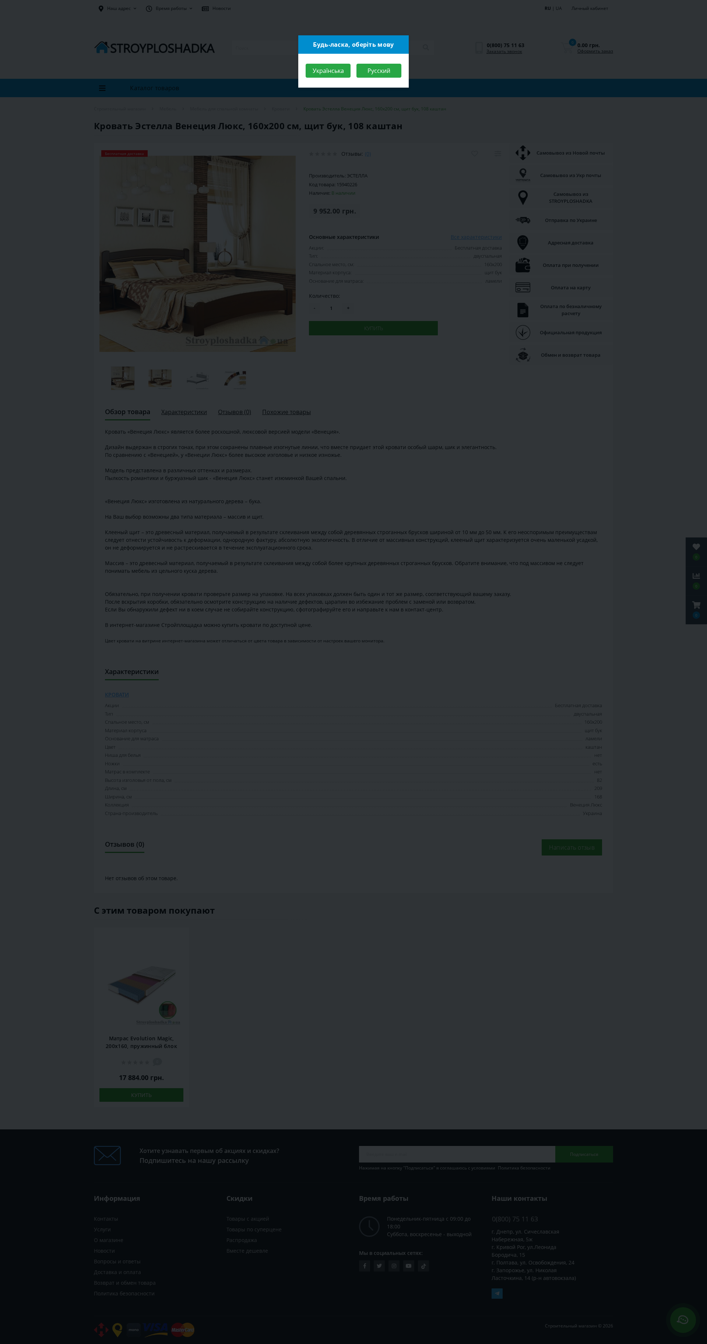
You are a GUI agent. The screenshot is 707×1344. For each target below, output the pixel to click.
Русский (378, 71)
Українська (328, 71)
